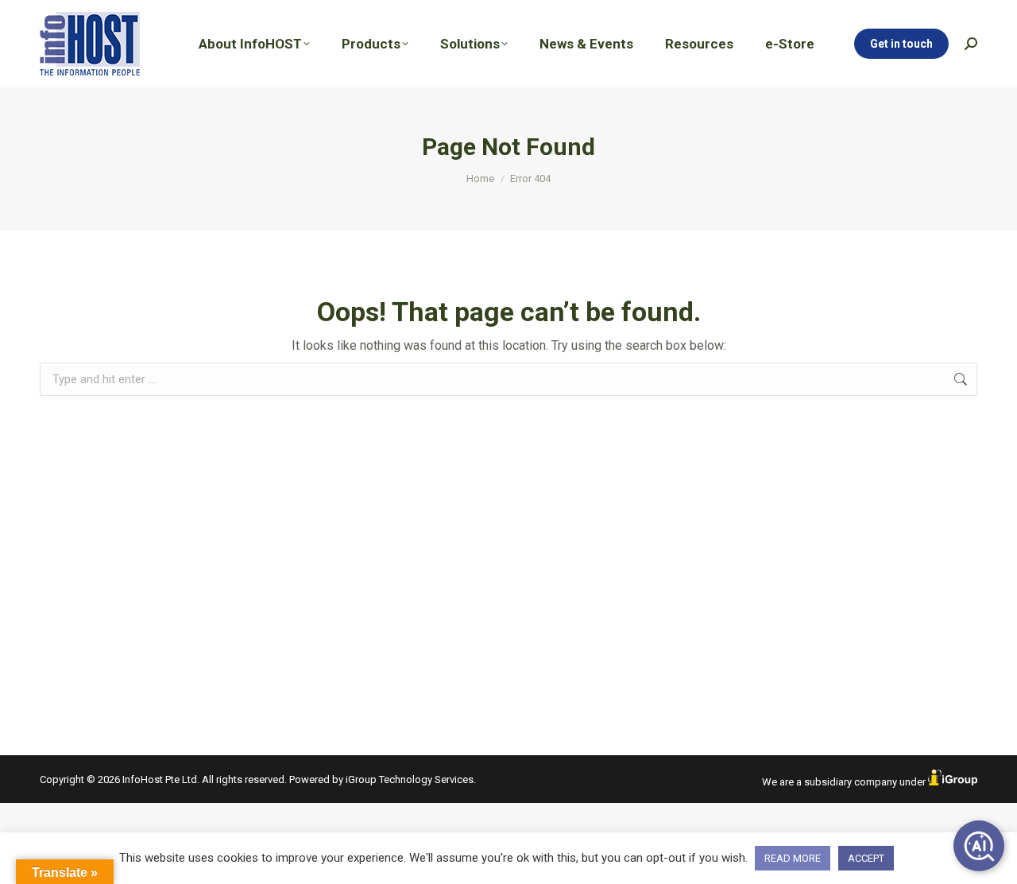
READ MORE (792, 858)
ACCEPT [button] (866, 858)
